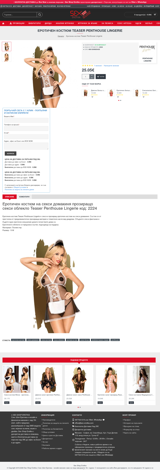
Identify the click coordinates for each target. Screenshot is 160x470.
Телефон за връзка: (12, 125)
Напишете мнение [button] (111, 65)
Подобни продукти (79, 360)
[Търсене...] (39, 14)
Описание (9, 196)
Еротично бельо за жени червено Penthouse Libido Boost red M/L (124, 90)
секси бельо (84, 340)
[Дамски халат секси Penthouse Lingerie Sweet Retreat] (79, 379)
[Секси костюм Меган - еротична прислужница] (16, 379)
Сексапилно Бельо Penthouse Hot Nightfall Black (150, 90)
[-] (91, 78)
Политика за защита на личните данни (19, 189)
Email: (6, 133)
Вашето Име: (9, 116)
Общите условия (20, 187)
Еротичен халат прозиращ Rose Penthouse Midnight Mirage (111, 395)
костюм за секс (72, 340)
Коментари (24, 196)
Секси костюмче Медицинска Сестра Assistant (142, 395)
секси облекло (59, 340)
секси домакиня (32, 340)
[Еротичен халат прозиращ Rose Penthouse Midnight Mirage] (110, 379)
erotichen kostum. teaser (100, 340)
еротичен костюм (18, 340)
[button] (7, 43)
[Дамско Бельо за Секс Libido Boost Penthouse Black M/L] (85, 92)
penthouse (115, 340)
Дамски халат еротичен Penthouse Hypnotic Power (48, 395)
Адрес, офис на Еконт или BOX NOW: (18, 141)
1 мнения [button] (98, 65)
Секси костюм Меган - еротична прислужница (17, 395)
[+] (91, 75)
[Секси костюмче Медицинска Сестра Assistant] (141, 379)
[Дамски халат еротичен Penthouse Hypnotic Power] (48, 379)
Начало (61, 36)
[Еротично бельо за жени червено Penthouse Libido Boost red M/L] (111, 92)
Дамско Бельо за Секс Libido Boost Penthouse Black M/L (98, 90)
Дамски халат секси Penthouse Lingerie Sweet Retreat (79, 395)
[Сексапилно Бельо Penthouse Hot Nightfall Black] (136, 92)
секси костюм (46, 340)
